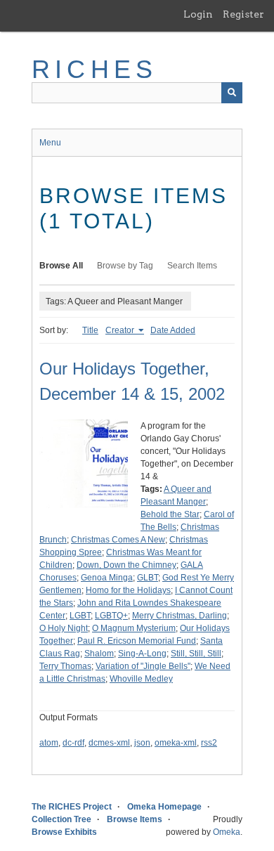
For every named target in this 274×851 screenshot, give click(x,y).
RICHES (94, 69)
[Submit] (231, 92)
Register (243, 14)
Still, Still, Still (196, 653)
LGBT (80, 616)
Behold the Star (170, 514)
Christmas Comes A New (118, 540)
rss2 (209, 743)
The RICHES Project (72, 807)
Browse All (61, 266)
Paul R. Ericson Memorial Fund (136, 641)
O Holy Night (63, 628)
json (142, 743)
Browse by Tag (125, 266)
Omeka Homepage (164, 807)
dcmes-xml (109, 743)
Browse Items (134, 819)
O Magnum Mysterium (134, 628)
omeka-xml (176, 743)
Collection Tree (61, 819)
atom (48, 743)
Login (198, 14)
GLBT (147, 578)
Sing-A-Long (142, 653)
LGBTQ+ (111, 616)
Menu (50, 143)
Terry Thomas (65, 666)
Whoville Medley (141, 679)
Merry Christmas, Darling (179, 616)
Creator (120, 330)
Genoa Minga (107, 578)
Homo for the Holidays (128, 590)
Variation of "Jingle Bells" (143, 666)
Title (90, 330)
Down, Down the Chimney (126, 565)
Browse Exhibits (64, 832)
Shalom (99, 653)
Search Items (192, 266)
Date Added (172, 330)
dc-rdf (73, 743)
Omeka (226, 832)
